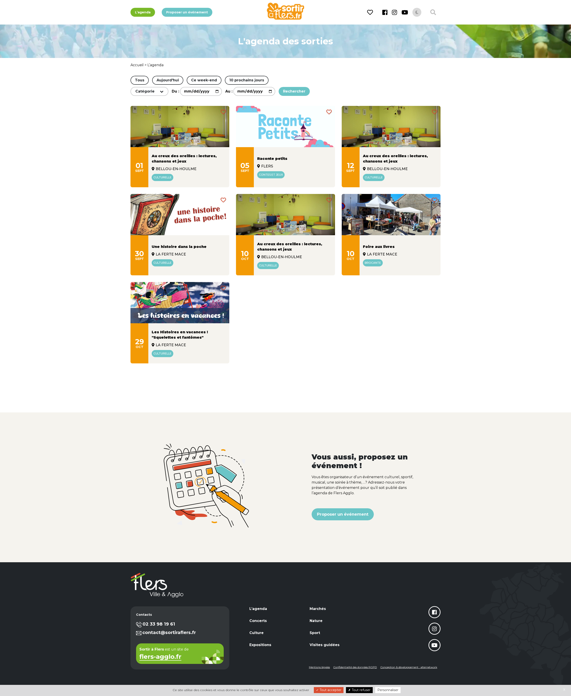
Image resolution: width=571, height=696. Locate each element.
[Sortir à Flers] (285, 11)
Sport (315, 633)
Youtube (404, 12)
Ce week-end (204, 80)
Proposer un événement (187, 12)
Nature (316, 621)
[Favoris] (370, 12)
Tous (139, 80)
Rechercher (294, 91)
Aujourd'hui (168, 80)
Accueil (137, 65)
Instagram (394, 12)
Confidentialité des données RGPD (355, 667)
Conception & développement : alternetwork (408, 667)
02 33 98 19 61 (159, 624)
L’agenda (143, 12)
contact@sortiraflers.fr (169, 632)
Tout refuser (360, 690)
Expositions (260, 645)
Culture (256, 633)
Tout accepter (330, 690)
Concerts (258, 621)
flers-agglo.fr (160, 657)
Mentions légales (319, 667)
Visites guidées (324, 645)
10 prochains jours (246, 80)
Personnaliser (387, 690)
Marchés (318, 609)
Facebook (384, 12)
